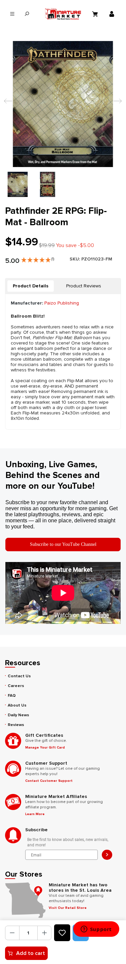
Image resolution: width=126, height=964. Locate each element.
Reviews (16, 724)
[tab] (30, 286)
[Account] (112, 13)
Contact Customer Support (49, 781)
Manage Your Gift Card (45, 748)
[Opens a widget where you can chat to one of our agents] (96, 929)
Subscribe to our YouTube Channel (63, 544)
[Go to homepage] (63, 13)
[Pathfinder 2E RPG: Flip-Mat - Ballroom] (63, 104)
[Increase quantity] (44, 933)
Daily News (18, 715)
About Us (17, 705)
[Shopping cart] (95, 13)
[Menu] (12, 14)
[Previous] (6, 104)
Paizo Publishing (61, 303)
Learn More (35, 814)
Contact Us (19, 676)
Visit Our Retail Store (68, 908)
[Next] (116, 104)
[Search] (26, 14)
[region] (63, 119)
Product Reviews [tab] (83, 286)
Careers (16, 685)
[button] (37, 258)
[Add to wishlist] (62, 933)
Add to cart (30, 953)
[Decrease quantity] (12, 933)
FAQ (12, 695)
